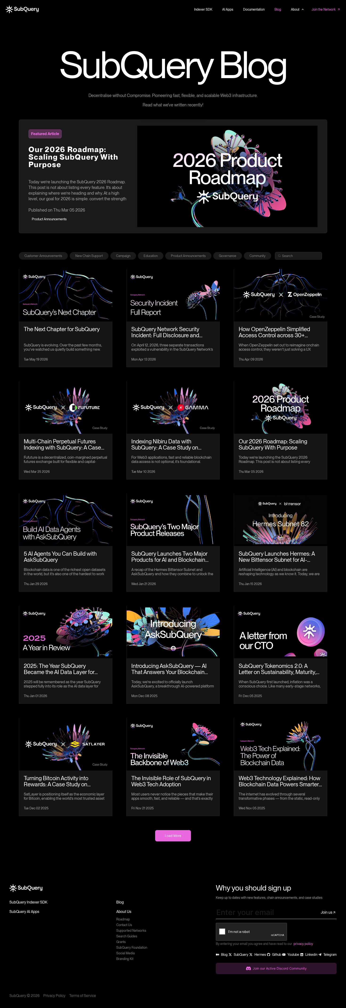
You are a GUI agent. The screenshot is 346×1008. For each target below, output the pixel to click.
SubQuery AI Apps (24, 911)
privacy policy (303, 944)
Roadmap (123, 919)
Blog (120, 902)
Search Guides (126, 936)
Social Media (125, 953)
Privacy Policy (54, 995)
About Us (123, 911)
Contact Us (124, 925)
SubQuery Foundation (131, 947)
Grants (121, 942)
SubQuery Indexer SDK (28, 902)
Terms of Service (82, 995)
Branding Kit (124, 959)
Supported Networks (131, 930)
